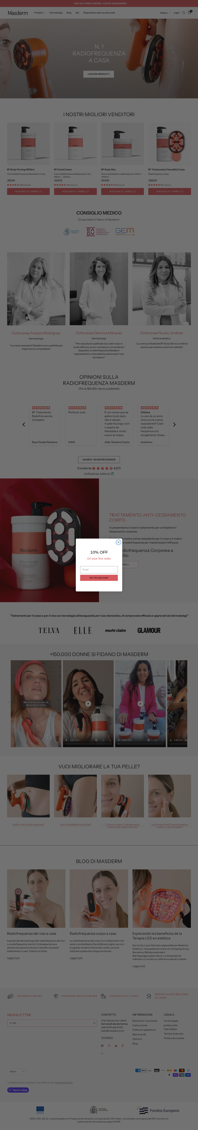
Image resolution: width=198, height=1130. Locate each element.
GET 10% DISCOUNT (99, 577)
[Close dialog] (118, 542)
